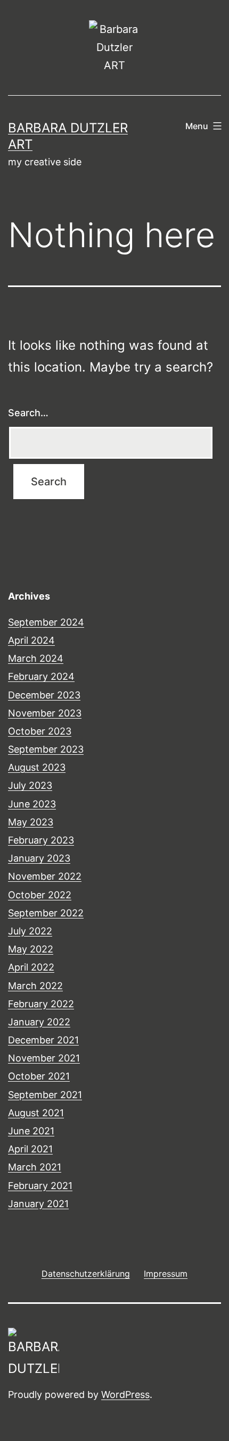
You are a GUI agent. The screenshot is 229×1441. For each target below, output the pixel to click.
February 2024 (41, 676)
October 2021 (39, 1076)
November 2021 (44, 1058)
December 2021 (43, 1040)
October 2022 (39, 894)
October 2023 (39, 731)
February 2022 (41, 1003)
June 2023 (32, 804)
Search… (28, 412)
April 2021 (30, 1149)
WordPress (125, 1394)
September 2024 (46, 622)
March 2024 (35, 658)
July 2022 (30, 931)
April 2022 (31, 967)
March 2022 (35, 985)
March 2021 (34, 1167)
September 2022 (46, 912)
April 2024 (31, 640)
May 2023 (30, 822)
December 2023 (44, 695)
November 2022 (44, 876)
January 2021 (38, 1203)
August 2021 (36, 1112)
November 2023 (44, 713)
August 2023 (37, 767)
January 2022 (39, 1021)
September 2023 (46, 749)
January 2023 (39, 858)
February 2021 (40, 1185)
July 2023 (30, 785)
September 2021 (45, 1094)
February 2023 (41, 840)
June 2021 (31, 1130)
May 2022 (30, 949)
